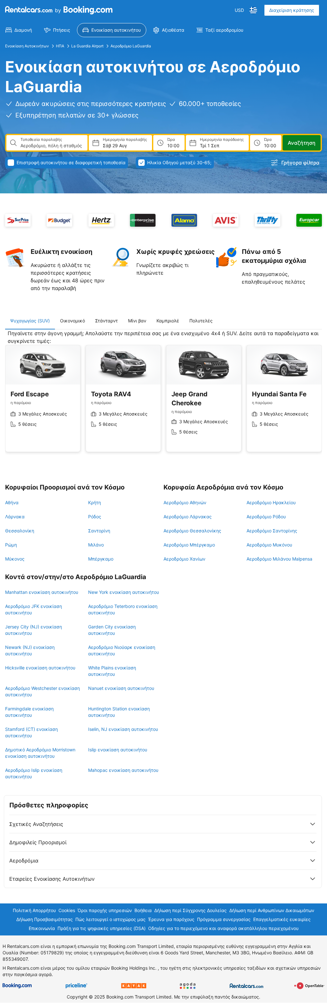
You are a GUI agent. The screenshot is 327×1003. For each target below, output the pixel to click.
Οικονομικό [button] (72, 320)
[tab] (30, 320)
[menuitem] (18, 30)
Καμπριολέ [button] (167, 320)
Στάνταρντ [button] (106, 320)
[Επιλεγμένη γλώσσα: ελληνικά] (253, 10)
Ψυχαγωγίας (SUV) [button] (30, 320)
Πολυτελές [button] (201, 320)
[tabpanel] (163, 395)
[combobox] (51, 145)
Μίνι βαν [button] (137, 320)
